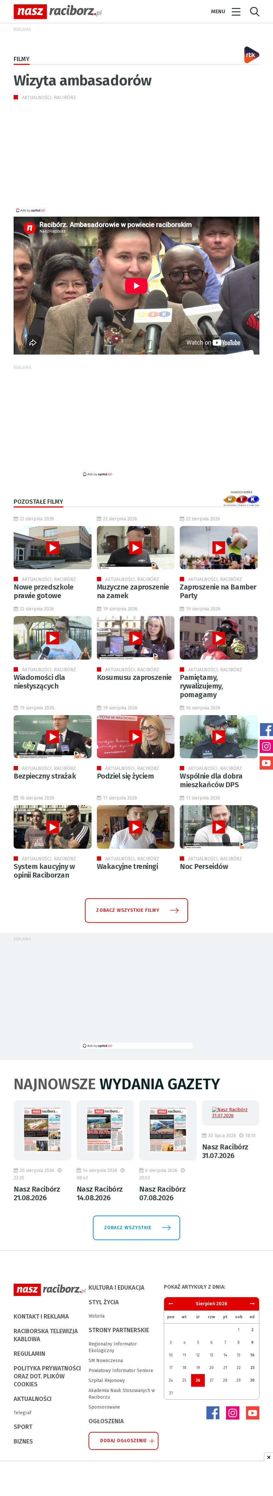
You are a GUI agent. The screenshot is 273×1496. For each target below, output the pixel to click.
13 (211, 1355)
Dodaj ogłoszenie (123, 1440)
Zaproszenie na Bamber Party (218, 591)
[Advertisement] (70, 160)
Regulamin (29, 1353)
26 (198, 1380)
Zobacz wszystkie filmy (127, 910)
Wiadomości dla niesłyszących (39, 682)
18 (184, 1367)
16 (252, 1355)
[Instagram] (232, 1413)
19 (198, 1367)
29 (238, 1380)
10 (171, 1355)
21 (225, 1367)
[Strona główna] (58, 11)
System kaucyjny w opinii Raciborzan (44, 871)
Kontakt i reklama (41, 1316)
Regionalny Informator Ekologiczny (113, 1347)
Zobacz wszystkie (127, 1227)
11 (184, 1355)
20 (211, 1367)
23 (252, 1367)
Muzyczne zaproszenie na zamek (133, 591)
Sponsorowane (104, 1407)
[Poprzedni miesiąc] (252, 1304)
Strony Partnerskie (119, 1330)
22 (239, 1367)
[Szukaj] (254, 12)
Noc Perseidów (204, 866)
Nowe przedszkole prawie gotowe (44, 591)
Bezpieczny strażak (45, 776)
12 (198, 1355)
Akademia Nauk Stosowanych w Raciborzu (122, 1394)
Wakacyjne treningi (127, 866)
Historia (97, 1316)
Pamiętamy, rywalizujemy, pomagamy (201, 686)
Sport (23, 1427)
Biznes (23, 1441)
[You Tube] (252, 1413)
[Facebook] (212, 1413)
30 (252, 1380)
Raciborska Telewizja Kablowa (46, 1335)
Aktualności (33, 1399)
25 (184, 1380)
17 (170, 1367)
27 (211, 1380)
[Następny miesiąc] (170, 1304)
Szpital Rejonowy (107, 1380)
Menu (218, 11)
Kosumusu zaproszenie (134, 677)
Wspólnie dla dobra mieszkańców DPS (211, 780)
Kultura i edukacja (116, 1287)
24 (171, 1380)
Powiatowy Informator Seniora (121, 1370)
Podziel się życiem (125, 776)
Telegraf (22, 1413)
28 (225, 1380)
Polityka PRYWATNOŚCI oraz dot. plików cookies (47, 1376)
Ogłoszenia (106, 1421)
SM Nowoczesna (106, 1360)
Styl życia (104, 1302)
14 (225, 1355)
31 (171, 1393)
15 (238, 1355)
